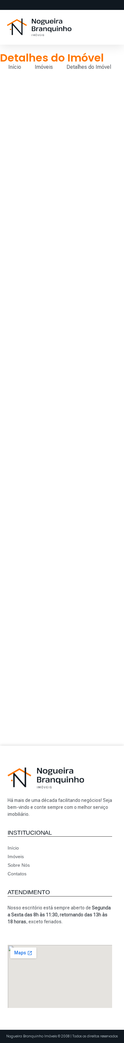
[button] (101, 27)
